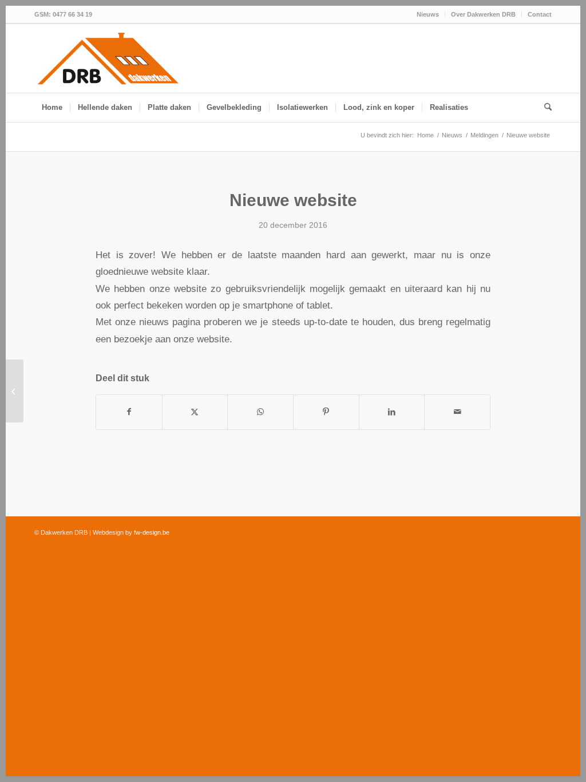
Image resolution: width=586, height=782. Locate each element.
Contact (540, 14)
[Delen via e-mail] (457, 412)
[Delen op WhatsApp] (260, 412)
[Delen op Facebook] (129, 412)
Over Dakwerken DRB (483, 14)
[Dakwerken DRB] (108, 60)
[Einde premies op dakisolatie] (14, 391)
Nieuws (428, 14)
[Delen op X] (195, 412)
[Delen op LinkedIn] (392, 412)
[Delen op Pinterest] (326, 412)
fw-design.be (151, 532)
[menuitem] (428, 14)
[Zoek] (544, 107)
